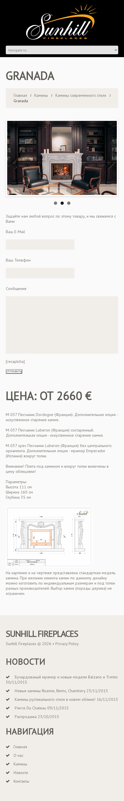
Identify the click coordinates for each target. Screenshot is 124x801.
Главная (20, 95)
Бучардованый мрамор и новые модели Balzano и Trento (66, 677)
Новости (21, 772)
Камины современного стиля (80, 95)
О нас (18, 755)
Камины (41, 95)
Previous (15, 163)
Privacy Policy (67, 643)
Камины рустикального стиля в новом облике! (55, 699)
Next (108, 163)
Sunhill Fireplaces (42, 633)
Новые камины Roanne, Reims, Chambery (50, 690)
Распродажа (26, 716)
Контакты (21, 781)
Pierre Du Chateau (30, 708)
